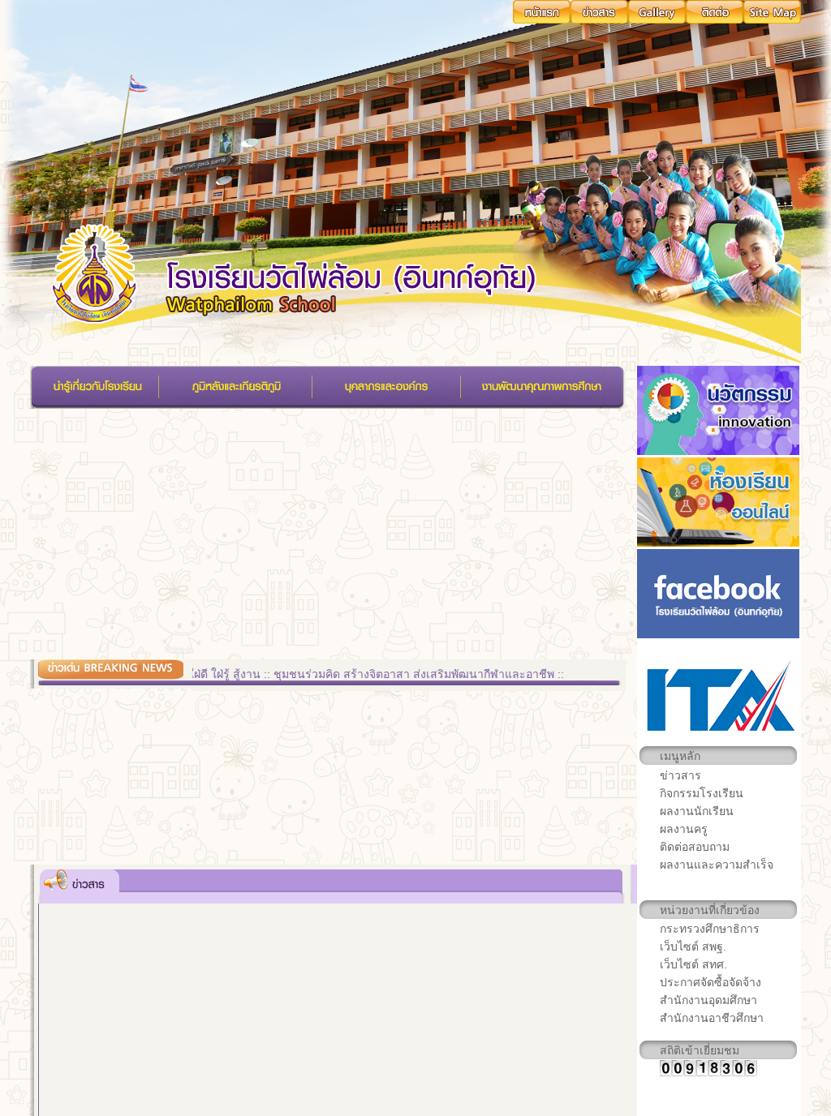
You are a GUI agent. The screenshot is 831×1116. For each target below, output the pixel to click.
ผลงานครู (684, 828)
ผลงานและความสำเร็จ (716, 864)
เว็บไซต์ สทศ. (693, 964)
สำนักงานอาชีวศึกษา (712, 1017)
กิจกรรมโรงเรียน (701, 793)
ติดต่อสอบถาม (695, 846)
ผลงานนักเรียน (697, 811)
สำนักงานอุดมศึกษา (708, 1000)
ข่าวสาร (680, 775)
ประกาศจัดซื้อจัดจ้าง (710, 982)
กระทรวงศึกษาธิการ (710, 928)
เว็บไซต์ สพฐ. (693, 946)
